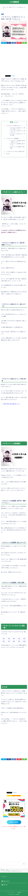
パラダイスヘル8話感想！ (13, 138)
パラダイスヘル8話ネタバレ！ (14, 125)
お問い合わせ (6, 881)
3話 (14, 638)
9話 (19, 641)
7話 (9, 641)
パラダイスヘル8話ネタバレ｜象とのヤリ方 (17, 131)
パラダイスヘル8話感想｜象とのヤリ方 (17, 144)
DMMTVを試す (14, 822)
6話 (4, 641)
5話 (24, 638)
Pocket (13, 75)
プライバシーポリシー (11, 892)
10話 (24, 641)
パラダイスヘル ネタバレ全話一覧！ (15, 151)
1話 (4, 638)
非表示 (16, 122)
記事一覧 (5, 884)
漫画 (2, 14)
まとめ (8, 153)
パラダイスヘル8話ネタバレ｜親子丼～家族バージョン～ (17, 128)
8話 (14, 641)
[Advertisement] (14, 60)
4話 (19, 638)
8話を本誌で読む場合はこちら (12, 403)
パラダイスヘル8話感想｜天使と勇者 (17, 147)
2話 (9, 638)
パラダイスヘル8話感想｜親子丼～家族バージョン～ (17, 141)
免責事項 (19, 892)
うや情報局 (14, 2)
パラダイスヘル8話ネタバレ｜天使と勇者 (17, 134)
